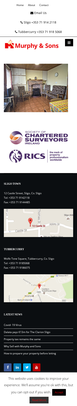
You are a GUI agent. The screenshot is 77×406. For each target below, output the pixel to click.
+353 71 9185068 (19, 263)
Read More (39, 400)
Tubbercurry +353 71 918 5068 (39, 32)
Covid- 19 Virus (13, 325)
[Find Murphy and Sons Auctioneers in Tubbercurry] (38, 288)
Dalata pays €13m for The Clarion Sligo (27, 332)
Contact (44, 5)
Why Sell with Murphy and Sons (22, 346)
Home (20, 5)
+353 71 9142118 (19, 198)
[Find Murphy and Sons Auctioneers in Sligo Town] (38, 223)
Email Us (40, 13)
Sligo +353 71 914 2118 (39, 22)
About (31, 5)
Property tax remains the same (22, 339)
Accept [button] (59, 392)
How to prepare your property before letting (30, 353)
